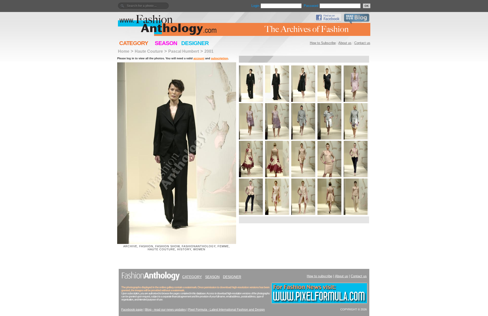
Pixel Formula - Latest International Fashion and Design (226, 309)
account (198, 58)
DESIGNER (195, 43)
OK (366, 5)
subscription (219, 58)
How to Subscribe (323, 43)
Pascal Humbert (183, 51)
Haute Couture (149, 51)
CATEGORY (133, 43)
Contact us (362, 43)
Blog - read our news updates (165, 309)
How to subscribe (319, 276)
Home (123, 51)
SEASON (166, 43)
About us (345, 43)
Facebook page (132, 309)
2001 (209, 51)
